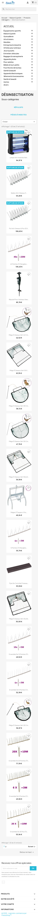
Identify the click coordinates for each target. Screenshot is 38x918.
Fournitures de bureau (12, 68)
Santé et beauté (10, 79)
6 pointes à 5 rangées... (19, 548)
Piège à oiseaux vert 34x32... (19, 619)
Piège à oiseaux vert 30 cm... (19, 406)
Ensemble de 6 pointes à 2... (19, 690)
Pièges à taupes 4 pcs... (19, 512)
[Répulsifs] (18, 105)
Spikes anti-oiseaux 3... (19, 193)
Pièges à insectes (19, 115)
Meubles (7, 42)
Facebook (3, 882)
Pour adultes (9, 62)
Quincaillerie (8, 36)
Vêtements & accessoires (14, 76)
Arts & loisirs (8, 39)
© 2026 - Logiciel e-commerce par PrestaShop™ (14, 914)
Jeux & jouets (9, 51)
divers (6, 85)
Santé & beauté (10, 71)
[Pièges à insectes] (18, 112)
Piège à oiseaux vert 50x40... (19, 477)
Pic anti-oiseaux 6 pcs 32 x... (19, 228)
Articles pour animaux (12, 48)
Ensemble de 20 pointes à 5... (19, 761)
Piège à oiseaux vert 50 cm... (19, 441)
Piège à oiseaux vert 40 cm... (19, 335)
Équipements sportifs (12, 31)
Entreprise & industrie (12, 45)
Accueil (9, 26)
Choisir (19, 122)
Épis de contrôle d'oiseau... (19, 583)
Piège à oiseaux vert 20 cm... (19, 725)
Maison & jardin (10, 34)
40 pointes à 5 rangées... (19, 264)
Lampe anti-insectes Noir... (19, 158)
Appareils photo (10, 59)
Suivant (32, 846)
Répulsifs (18, 107)
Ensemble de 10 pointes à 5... (19, 654)
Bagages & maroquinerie (13, 56)
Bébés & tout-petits (11, 65)
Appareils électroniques (13, 73)
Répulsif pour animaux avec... (19, 299)
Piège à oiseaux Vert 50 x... (19, 370)
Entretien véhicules (11, 54)
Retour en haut (27, 852)
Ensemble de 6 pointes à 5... (19, 796)
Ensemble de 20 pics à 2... (19, 832)
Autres (6, 82)
